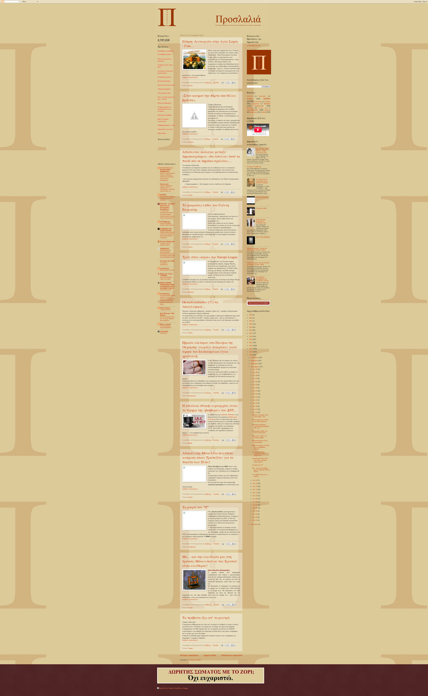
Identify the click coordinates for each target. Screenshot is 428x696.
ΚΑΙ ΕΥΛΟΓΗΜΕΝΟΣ (263, 237)
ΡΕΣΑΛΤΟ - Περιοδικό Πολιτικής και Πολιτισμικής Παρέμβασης (167, 206)
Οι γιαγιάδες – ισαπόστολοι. (164, 263)
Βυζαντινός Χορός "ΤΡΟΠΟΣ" (166, 274)
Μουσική (267, 110)
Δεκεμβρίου (255, 357)
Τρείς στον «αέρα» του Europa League (210, 257)
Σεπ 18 (255, 406)
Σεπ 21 (255, 397)
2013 (251, 345)
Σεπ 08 (255, 502)
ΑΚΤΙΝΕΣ (163, 195)
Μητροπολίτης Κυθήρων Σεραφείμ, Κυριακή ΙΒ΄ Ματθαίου (167, 198)
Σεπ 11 (255, 492)
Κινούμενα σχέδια (263, 108)
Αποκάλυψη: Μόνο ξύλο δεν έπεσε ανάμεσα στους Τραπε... (260, 460)
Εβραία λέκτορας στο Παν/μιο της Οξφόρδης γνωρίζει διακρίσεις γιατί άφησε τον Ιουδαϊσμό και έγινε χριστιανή (209, 349)
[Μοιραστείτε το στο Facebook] (232, 83)
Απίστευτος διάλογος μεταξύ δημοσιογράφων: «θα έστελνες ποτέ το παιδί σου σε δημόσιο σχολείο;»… (211, 156)
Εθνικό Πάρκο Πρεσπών (167, 270)
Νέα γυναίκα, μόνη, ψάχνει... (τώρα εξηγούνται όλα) (262, 150)
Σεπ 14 (255, 483)
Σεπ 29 (255, 372)
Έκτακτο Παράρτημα (167, 241)
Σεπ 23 (255, 391)
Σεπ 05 (255, 511)
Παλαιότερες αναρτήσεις (231, 655)
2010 (251, 355)
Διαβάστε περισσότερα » (190, 77)
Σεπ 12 (255, 489)
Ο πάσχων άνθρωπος (254, 166)
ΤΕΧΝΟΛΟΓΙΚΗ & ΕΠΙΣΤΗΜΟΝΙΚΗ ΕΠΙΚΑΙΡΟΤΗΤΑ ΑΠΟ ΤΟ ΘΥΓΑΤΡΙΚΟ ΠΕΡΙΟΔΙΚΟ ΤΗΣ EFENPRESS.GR (167, 254)
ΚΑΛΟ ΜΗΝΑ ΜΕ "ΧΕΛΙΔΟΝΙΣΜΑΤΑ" (165, 326)
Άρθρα (190, 443)
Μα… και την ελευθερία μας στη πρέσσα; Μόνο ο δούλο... (261, 469)
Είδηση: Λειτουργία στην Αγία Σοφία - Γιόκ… (260, 415)
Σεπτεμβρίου (255, 367)
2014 (251, 342)
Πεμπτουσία (164, 184)
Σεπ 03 (255, 517)
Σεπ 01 (255, 520)
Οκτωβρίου (254, 363)
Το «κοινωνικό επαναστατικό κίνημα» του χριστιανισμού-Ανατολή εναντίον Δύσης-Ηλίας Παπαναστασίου (167, 214)
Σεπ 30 (255, 369)
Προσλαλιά (253, 112)
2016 (251, 336)
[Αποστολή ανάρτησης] (222, 82)
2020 (251, 324)
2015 (251, 339)
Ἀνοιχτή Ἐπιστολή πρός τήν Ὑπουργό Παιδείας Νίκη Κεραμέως (167, 318)
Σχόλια (190, 85)
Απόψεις (190, 142)
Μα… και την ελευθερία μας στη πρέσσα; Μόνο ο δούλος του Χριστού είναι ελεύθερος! (209, 561)
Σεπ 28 (255, 375)
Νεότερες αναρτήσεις (189, 655)
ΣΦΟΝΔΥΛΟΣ (164, 249)
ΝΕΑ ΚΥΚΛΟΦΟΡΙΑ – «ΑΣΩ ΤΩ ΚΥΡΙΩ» (166, 278)
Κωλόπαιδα (163, 333)
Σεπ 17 (255, 409)
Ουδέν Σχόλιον (165, 308)
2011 (251, 352)
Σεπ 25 (255, 384)
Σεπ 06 (255, 508)
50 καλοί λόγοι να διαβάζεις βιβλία (165, 244)
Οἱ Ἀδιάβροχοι (165, 222)
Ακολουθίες (262, 96)
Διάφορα (267, 104)
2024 (251, 315)
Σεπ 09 (255, 499)
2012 (251, 349)
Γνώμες (190, 607)
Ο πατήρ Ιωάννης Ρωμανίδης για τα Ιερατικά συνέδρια (262, 181)
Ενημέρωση (192, 396)
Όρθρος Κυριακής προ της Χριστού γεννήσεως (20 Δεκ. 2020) (258, 263)
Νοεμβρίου (254, 360)
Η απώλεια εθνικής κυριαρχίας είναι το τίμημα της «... (259, 453)
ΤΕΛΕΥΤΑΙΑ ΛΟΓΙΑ (165, 290)
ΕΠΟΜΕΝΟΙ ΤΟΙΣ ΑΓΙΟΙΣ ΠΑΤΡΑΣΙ (166, 229)
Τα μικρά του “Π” (195, 507)
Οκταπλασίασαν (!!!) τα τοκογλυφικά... (200, 304)
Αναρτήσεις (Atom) (195, 660)
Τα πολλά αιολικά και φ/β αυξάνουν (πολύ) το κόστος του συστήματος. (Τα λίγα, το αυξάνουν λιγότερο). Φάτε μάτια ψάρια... (167, 300)
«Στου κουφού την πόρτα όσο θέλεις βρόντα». (260, 420)
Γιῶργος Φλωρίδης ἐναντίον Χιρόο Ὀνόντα (167, 224)
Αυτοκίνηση (257, 101)
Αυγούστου (254, 524)
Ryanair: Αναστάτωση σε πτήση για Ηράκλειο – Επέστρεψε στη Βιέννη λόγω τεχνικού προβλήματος (167, 176)
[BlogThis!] (228, 83)
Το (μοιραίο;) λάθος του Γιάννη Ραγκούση (259, 432)
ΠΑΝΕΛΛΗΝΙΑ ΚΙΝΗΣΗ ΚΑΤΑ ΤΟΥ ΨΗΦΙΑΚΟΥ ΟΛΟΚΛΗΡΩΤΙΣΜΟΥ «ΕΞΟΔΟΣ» (167, 235)
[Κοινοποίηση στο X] (230, 83)
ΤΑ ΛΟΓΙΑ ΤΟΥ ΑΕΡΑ (167, 261)
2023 (251, 318)
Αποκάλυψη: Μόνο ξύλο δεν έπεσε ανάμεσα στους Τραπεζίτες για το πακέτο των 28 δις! (207, 457)
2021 (251, 321)
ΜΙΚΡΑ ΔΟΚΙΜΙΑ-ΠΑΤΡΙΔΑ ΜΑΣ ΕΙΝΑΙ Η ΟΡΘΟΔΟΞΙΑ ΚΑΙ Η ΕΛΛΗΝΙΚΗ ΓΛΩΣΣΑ (167, 285)
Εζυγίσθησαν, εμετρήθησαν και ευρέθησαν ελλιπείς (262, 278)
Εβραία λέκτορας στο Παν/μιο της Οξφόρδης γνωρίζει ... (261, 447)
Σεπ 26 (255, 381)
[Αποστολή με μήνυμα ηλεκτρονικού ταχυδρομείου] (226, 83)
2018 (251, 330)
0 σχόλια (216, 82)
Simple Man (164, 331)
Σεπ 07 (255, 505)
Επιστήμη (250, 108)
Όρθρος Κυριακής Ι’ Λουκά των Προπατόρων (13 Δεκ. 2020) (257, 249)
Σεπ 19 (255, 403)
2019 (251, 327)
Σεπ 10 (255, 495)
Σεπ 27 (255, 378)
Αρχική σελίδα (210, 655)
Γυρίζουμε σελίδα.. (165, 309)
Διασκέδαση (255, 103)
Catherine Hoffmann (228, 415)
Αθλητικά (191, 292)
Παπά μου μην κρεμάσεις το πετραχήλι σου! (261, 221)
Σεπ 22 (255, 394)
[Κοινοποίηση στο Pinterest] (235, 83)
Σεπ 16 (255, 412)
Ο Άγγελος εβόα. (261, 208)
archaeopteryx (165, 294)
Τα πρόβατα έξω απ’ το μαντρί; (206, 617)
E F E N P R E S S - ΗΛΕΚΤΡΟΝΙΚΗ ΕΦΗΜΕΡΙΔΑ (166, 169)
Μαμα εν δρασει (165, 324)
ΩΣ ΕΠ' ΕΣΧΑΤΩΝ (262, 197)
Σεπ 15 (255, 480)
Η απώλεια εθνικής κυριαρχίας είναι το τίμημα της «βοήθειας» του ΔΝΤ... (210, 407)
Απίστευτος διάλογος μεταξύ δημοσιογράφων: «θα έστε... (261, 426)
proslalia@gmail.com (253, 45)
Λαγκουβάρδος (252, 110)
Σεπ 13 (255, 486)
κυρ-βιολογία (164, 268)
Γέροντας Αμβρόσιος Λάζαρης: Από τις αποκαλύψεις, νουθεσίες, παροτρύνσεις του (167, 188)
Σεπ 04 (255, 514)
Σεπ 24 (255, 388)
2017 (251, 333)
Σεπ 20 (255, 400)
